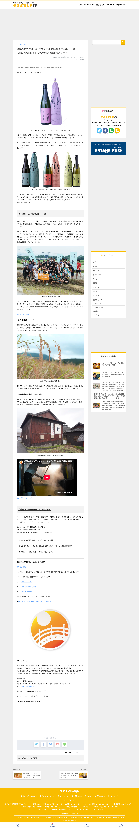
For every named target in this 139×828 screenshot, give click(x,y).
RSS (117, 133)
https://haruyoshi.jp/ (27, 686)
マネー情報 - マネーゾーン (54, 807)
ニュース (96, 296)
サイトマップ (113, 796)
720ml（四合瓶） (26, 582)
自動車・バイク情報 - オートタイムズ (106, 807)
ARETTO (98, 303)
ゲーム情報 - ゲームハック (71, 804)
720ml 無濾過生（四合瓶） (30, 586)
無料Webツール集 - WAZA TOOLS (82, 817)
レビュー (96, 262)
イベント (96, 270)
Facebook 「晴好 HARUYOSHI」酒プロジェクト (34, 601)
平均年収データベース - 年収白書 (56, 817)
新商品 (95, 283)
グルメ (76, 752)
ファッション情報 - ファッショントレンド (96, 804)
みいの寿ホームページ (24, 498)
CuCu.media (99, 307)
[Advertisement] (69, 24)
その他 (95, 311)
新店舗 (95, 291)
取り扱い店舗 (21, 567)
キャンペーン (97, 275)
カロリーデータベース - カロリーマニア (29, 817)
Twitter (99, 133)
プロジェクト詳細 (23, 314)
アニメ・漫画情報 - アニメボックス (18, 804)
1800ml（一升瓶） (27, 591)
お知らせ (96, 315)
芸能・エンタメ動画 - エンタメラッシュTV (89, 809)
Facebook (105, 133)
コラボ (82, 752)
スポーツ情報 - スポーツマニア (32, 807)
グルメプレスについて (86, 5)
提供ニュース (97, 300)
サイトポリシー (65, 796)
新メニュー (97, 287)
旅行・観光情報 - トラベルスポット (78, 807)
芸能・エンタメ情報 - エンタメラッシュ (46, 804)
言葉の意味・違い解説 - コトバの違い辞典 (110, 817)
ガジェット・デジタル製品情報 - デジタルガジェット (55, 809)
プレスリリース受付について (116, 5)
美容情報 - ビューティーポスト (124, 804)
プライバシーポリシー (48, 796)
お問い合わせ (100, 5)
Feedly (111, 133)
